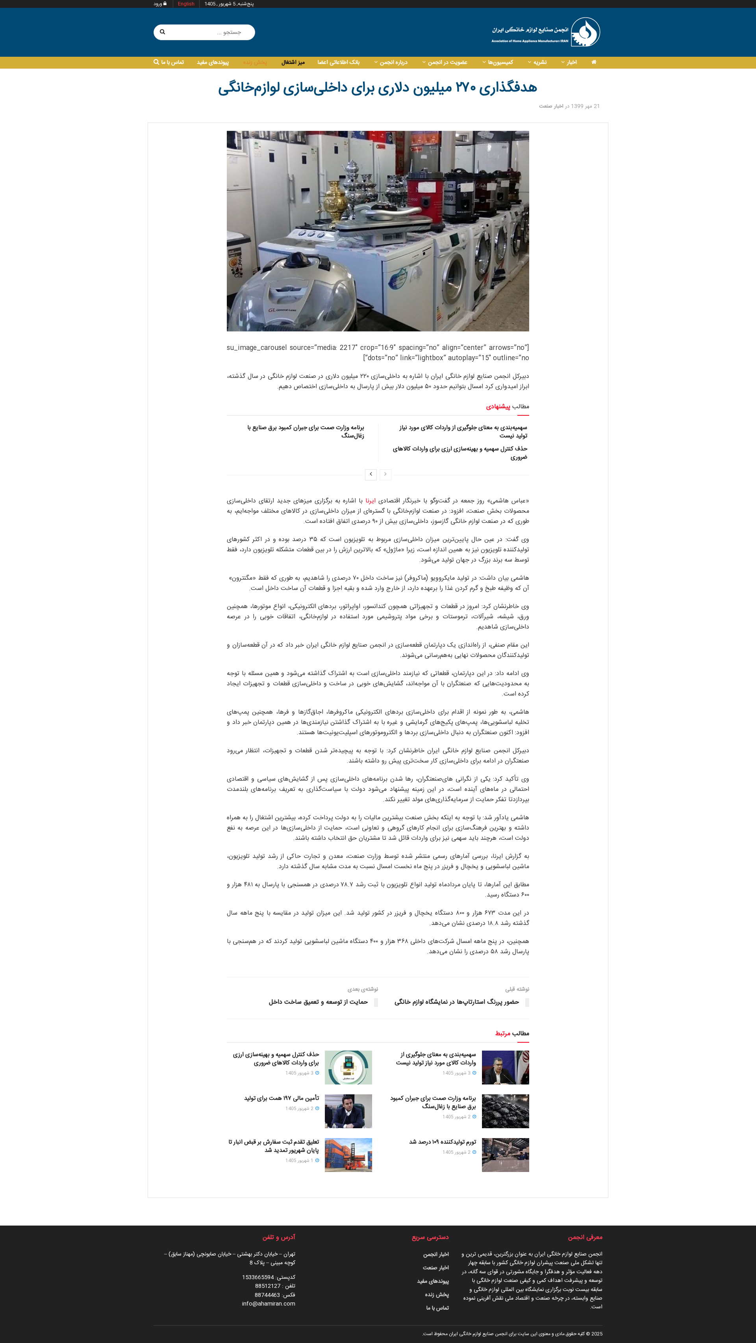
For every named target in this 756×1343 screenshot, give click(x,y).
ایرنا (370, 501)
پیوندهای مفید (213, 62)
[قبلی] (385, 474)
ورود (158, 4)
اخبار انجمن (436, 1254)
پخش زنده (255, 62)
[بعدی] (371, 474)
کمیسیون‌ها (500, 62)
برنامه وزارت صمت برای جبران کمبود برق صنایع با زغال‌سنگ (305, 432)
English (186, 4)
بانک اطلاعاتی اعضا (338, 62)
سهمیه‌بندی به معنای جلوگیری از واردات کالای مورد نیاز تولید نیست (463, 432)
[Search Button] (163, 32)
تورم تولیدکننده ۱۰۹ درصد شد (442, 1142)
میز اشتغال (293, 62)
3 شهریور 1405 (457, 1073)
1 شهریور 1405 (300, 1160)
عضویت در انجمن (447, 62)
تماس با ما (172, 62)
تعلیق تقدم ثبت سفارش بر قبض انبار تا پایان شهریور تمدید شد (273, 1146)
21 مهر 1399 (585, 106)
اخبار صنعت (551, 106)
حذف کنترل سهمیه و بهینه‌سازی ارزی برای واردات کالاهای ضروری (460, 453)
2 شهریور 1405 (457, 1117)
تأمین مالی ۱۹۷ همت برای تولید (281, 1098)
